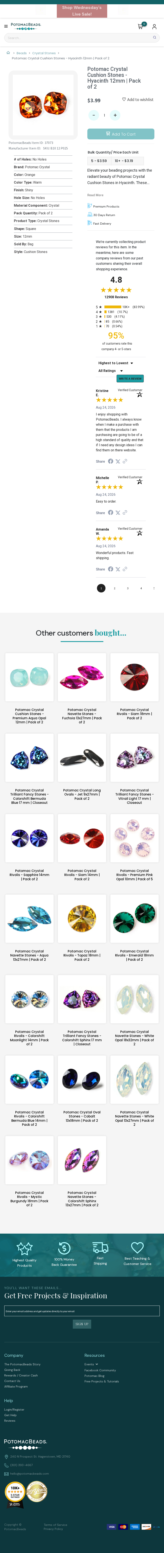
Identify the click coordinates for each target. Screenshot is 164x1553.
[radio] (121, 307)
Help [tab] (8, 1400)
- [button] (93, 115)
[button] (6, 27)
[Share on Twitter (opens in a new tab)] (117, 461)
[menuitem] (41, 1364)
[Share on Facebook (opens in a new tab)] (110, 462)
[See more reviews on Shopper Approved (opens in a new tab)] (125, 461)
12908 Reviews (120, 297)
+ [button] (115, 115)
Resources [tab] (95, 1355)
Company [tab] (13, 1355)
